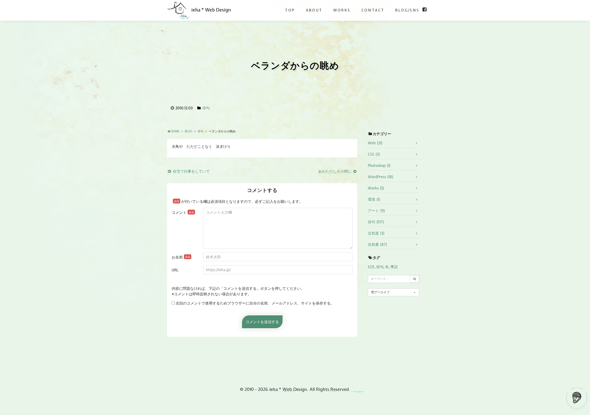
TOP (290, 10)
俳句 (206, 107)
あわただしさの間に (335, 171)
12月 (371, 266)
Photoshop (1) (379, 165)
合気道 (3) (376, 233)
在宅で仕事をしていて (191, 171)
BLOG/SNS (407, 10)
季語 (394, 266)
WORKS (341, 10)
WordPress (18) (380, 176)
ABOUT (314, 10)
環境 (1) (374, 199)
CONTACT (372, 10)
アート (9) (376, 210)
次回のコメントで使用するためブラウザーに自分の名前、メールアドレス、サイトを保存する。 (255, 303)
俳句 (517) (376, 221)
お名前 (181, 257)
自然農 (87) (377, 244)
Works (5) (376, 188)
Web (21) (375, 142)
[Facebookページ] (424, 9)
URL (175, 270)
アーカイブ (382, 292)
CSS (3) (374, 154)
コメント (183, 212)
